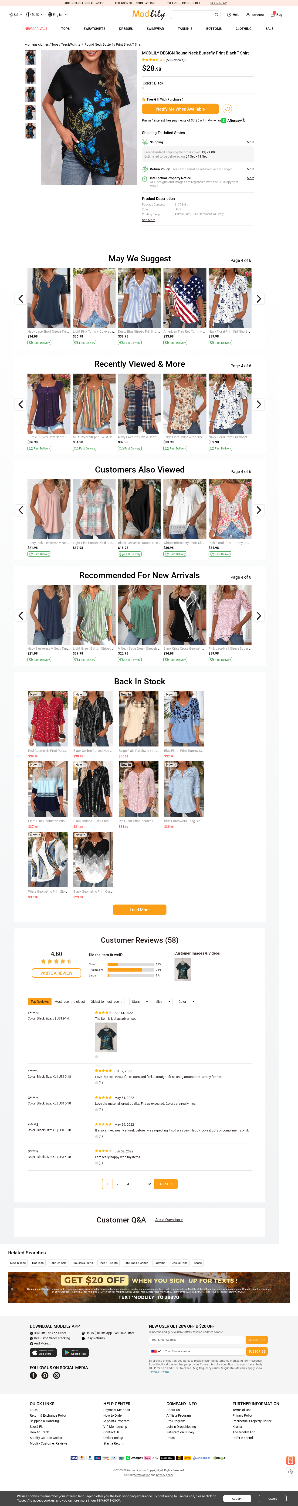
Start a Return (113, 1443)
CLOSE (272, 1498)
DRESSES (126, 28)
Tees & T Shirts (108, 1263)
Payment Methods (116, 1410)
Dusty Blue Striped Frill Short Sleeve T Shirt (193, 437)
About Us (173, 1410)
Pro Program (175, 1421)
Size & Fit (36, 1426)
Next (164, 1184)
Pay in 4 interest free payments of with (182, 120)
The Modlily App (244, 1432)
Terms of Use (242, 1410)
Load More (140, 909)
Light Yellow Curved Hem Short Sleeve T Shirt (195, 331)
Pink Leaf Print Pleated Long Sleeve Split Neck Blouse (157, 821)
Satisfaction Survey (180, 1432)
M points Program (116, 1421)
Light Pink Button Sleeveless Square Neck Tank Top (109, 648)
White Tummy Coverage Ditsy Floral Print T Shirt (197, 648)
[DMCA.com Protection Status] (219, 1458)
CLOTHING (244, 28)
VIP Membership (115, 1426)
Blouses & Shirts (83, 1263)
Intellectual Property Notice (252, 1421)
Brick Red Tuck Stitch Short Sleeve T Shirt (238, 543)
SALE (269, 28)
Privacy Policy (243, 1415)
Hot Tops (38, 1263)
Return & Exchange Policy (48, 1415)
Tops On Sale (58, 1263)
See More (148, 220)
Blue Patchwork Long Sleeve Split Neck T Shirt (197, 821)
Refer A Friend (243, 1438)
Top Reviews (40, 1001)
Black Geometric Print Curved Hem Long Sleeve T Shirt (112, 891)
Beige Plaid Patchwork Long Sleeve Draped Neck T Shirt (158, 751)
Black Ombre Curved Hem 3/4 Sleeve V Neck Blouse (110, 751)
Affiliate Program (178, 1415)
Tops (54, 44)
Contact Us (111, 1432)
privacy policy (164, 1475)
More (250, 142)
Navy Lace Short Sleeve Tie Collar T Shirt (237, 437)
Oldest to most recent (106, 1001)
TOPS (65, 28)
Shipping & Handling (44, 1421)
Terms (153, 1372)
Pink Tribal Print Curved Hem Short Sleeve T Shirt (107, 331)
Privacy (164, 1372)
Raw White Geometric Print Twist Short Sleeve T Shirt (65, 331)
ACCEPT (237, 1498)
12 (149, 1184)
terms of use (142, 1475)
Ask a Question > (169, 1220)
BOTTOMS (214, 28)
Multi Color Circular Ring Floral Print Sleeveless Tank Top (249, 648)
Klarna (237, 1426)
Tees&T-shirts (70, 44)
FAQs (33, 1410)
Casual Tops (179, 1263)
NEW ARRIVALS (36, 28)
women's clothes (37, 44)
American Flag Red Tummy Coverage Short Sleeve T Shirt (158, 437)
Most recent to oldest (69, 1001)
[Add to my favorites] (227, 108)
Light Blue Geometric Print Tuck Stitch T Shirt (60, 821)
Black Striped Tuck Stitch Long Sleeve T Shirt (105, 821)
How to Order (113, 1415)
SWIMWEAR (155, 28)
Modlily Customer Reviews (49, 1443)
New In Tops (18, 1263)
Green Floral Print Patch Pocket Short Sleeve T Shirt (155, 331)
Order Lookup (113, 1438)
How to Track (39, 1432)
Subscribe (256, 1340)
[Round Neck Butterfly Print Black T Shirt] (89, 117)
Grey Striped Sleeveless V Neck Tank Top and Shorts (155, 543)
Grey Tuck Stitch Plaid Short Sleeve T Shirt (57, 543)
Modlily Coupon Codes (46, 1438)
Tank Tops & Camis (136, 1263)
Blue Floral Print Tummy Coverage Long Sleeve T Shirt (202, 751)
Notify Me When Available (180, 109)
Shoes (198, 1263)
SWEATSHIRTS (94, 28)
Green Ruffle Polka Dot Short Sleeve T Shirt (193, 543)
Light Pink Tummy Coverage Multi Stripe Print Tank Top (157, 648)
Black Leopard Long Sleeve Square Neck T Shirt (106, 543)
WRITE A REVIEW (56, 973)
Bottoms (160, 1263)
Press (170, 1438)
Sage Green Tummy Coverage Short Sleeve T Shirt (62, 437)
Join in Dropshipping (181, 1426)
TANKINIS (185, 28)
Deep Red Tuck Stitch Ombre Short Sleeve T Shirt (243, 331)
